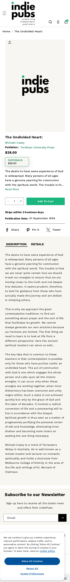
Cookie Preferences (32, 573)
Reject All (32, 568)
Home (6, 31)
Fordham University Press (37, 147)
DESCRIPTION (16, 244)
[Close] (65, 578)
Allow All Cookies (32, 561)
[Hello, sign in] (58, 22)
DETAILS (37, 244)
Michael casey (14, 142)
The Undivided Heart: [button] (28, 31)
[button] (6, 13)
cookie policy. (47, 551)
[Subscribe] (62, 518)
